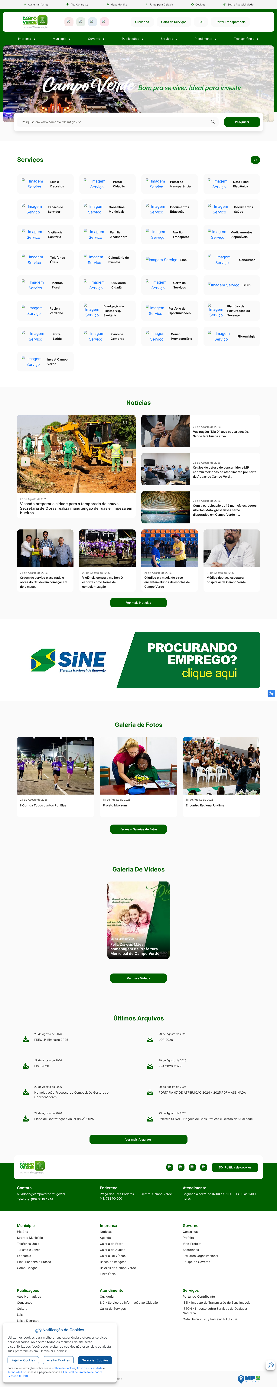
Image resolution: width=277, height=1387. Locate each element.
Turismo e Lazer (28, 1250)
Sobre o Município (30, 1238)
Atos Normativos (29, 1296)
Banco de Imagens (113, 1262)
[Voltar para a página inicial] (46, 1167)
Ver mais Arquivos (138, 1139)
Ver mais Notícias (138, 603)
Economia (24, 1256)
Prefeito (188, 1238)
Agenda (105, 1238)
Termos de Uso (17, 1372)
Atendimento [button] (203, 39)
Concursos (24, 1302)
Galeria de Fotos (111, 1244)
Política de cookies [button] (238, 1167)
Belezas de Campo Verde (118, 1268)
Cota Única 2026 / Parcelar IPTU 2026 (210, 1319)
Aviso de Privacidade (90, 1368)
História (22, 1232)
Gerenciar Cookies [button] (95, 1360)
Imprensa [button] (25, 39)
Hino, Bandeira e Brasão (34, 1262)
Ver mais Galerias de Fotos (138, 829)
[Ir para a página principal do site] (35, 22)
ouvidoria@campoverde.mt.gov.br (41, 1194)
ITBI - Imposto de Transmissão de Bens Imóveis (216, 1302)
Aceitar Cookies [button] (58, 1360)
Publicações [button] (131, 39)
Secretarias (191, 1250)
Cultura (22, 1308)
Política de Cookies (63, 1368)
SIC (201, 22)
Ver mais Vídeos (138, 978)
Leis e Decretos (28, 1321)
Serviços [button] (167, 39)
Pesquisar (242, 122)
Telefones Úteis (28, 1244)
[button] (198, 4)
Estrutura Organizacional (200, 1256)
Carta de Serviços (174, 22)
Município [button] (60, 39)
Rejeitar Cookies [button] (23, 1360)
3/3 (124, 422)
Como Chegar (27, 1268)
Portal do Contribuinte (199, 1296)
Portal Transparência (231, 22)
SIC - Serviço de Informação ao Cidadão (129, 1302)
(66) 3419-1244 (42, 1199)
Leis (20, 1314)
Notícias (106, 1232)
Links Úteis (108, 1274)
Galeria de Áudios (112, 1250)
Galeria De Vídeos (112, 1256)
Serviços (30, 159)
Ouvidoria (142, 22)
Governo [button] (94, 39)
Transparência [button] (244, 39)
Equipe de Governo (196, 1262)
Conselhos (190, 1232)
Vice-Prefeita (192, 1244)
